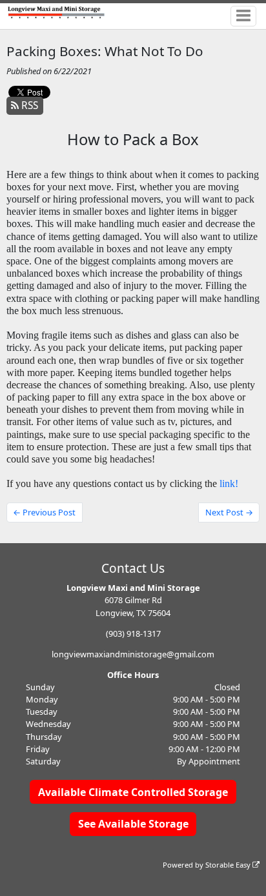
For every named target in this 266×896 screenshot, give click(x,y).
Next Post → (229, 512)
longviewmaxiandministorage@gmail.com (133, 654)
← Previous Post (44, 512)
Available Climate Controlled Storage (133, 792)
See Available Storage (133, 824)
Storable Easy (228, 865)
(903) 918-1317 (133, 633)
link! (229, 483)
